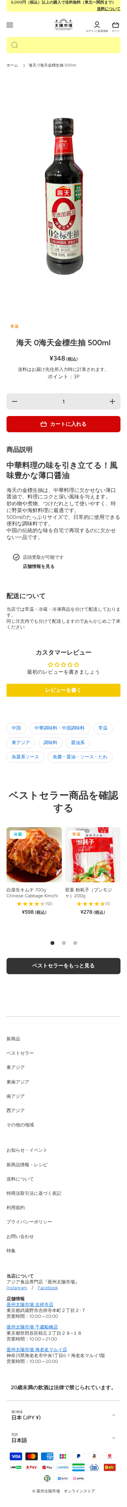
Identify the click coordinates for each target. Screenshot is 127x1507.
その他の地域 (20, 1125)
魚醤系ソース (25, 757)
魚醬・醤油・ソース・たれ (80, 757)
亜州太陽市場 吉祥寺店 (30, 1304)
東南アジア (18, 1082)
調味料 (50, 742)
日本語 (19, 1440)
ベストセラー (20, 1053)
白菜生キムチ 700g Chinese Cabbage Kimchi (32, 893)
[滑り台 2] (64, 943)
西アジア (16, 1110)
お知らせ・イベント (27, 1150)
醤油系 (78, 742)
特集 (11, 1251)
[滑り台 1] (52, 943)
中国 (16, 728)
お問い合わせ (20, 1236)
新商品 (13, 1039)
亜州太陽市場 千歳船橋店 (32, 1327)
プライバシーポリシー (29, 1222)
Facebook (48, 1288)
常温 (102, 728)
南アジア (16, 1096)
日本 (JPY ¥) (26, 1418)
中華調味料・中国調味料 (60, 728)
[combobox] (63, 45)
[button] (115, 25)
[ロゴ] (63, 24)
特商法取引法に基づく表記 (34, 1193)
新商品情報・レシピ (27, 1165)
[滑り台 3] (75, 943)
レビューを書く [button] (63, 690)
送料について (108, 8)
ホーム (12, 65)
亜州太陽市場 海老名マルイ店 (37, 1350)
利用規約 (16, 1207)
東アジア (21, 742)
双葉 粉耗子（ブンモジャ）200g (88, 893)
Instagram (17, 1288)
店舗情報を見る (39, 566)
